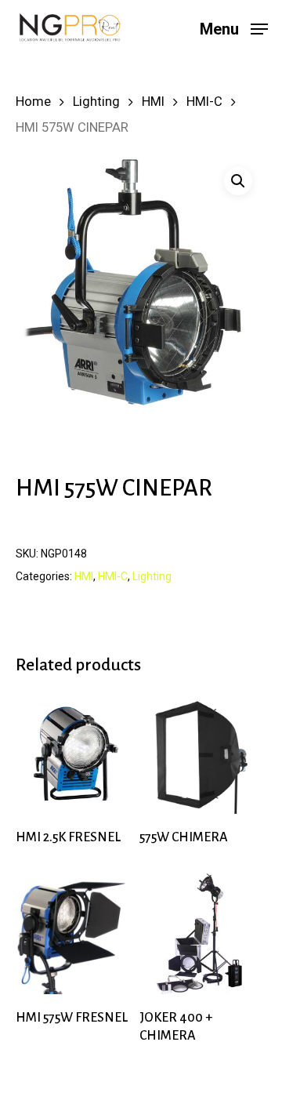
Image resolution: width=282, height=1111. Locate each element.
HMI (153, 101)
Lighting (96, 101)
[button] (238, 181)
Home (33, 101)
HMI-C (204, 101)
